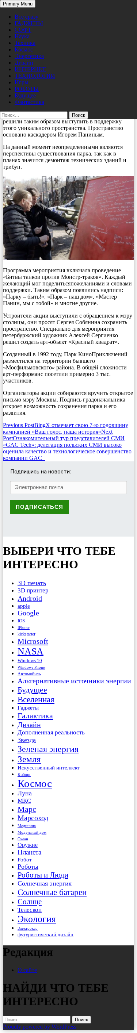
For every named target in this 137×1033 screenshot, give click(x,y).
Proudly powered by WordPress (39, 1027)
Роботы (28, 866)
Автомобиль (29, 673)
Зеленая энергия (48, 749)
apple (24, 606)
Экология (37, 919)
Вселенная (36, 699)
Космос (24, 49)
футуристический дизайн (45, 934)
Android (30, 598)
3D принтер (33, 590)
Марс (27, 809)
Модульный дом (32, 832)
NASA (30, 651)
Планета (29, 852)
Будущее (25, 95)
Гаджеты (28, 707)
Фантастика (29, 102)
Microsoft (33, 641)
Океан (23, 839)
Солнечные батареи (52, 892)
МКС (24, 800)
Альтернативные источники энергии (74, 681)
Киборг (24, 774)
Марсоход (33, 818)
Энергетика (29, 56)
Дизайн (24, 62)
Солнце (30, 901)
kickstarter (26, 634)
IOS (21, 620)
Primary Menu (18, 4)
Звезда (27, 740)
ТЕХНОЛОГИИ (35, 76)
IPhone (24, 627)
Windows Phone (31, 667)
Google (28, 613)
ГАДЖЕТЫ (29, 23)
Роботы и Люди (43, 875)
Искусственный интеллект (49, 768)
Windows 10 (30, 660)
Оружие (28, 845)
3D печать (32, 583)
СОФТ (23, 30)
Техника (25, 43)
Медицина (27, 826)
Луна (25, 793)
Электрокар (28, 928)
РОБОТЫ (27, 89)
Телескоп (30, 909)
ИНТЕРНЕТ (30, 69)
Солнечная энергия (45, 883)
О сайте (27, 970)
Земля (29, 759)
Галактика (35, 715)
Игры (21, 82)
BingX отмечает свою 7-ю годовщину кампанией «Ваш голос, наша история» (65, 428)
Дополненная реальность (51, 732)
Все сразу (26, 17)
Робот (25, 859)
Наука (22, 36)
